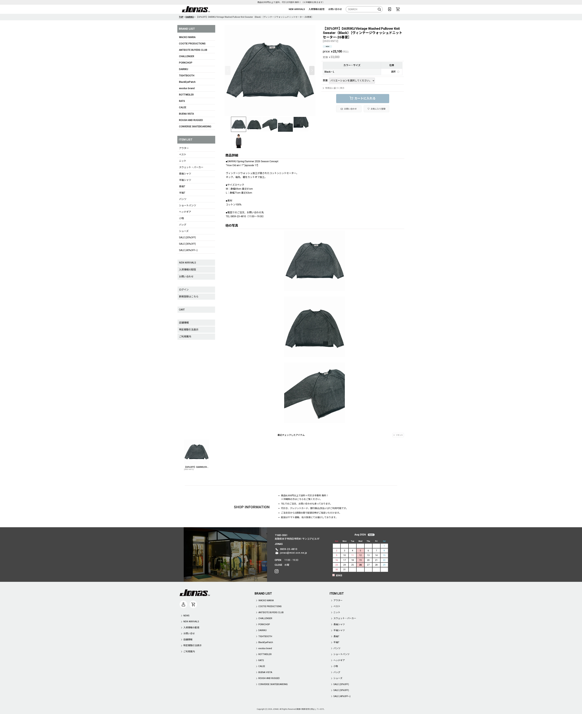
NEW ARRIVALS (297, 9)
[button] (227, 70)
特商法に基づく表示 (334, 88)
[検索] (379, 9)
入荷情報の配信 (316, 9)
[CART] (398, 9)
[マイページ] (183, 604)
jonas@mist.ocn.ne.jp (293, 552)
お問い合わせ (335, 9)
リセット (399, 435)
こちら (300, 499)
